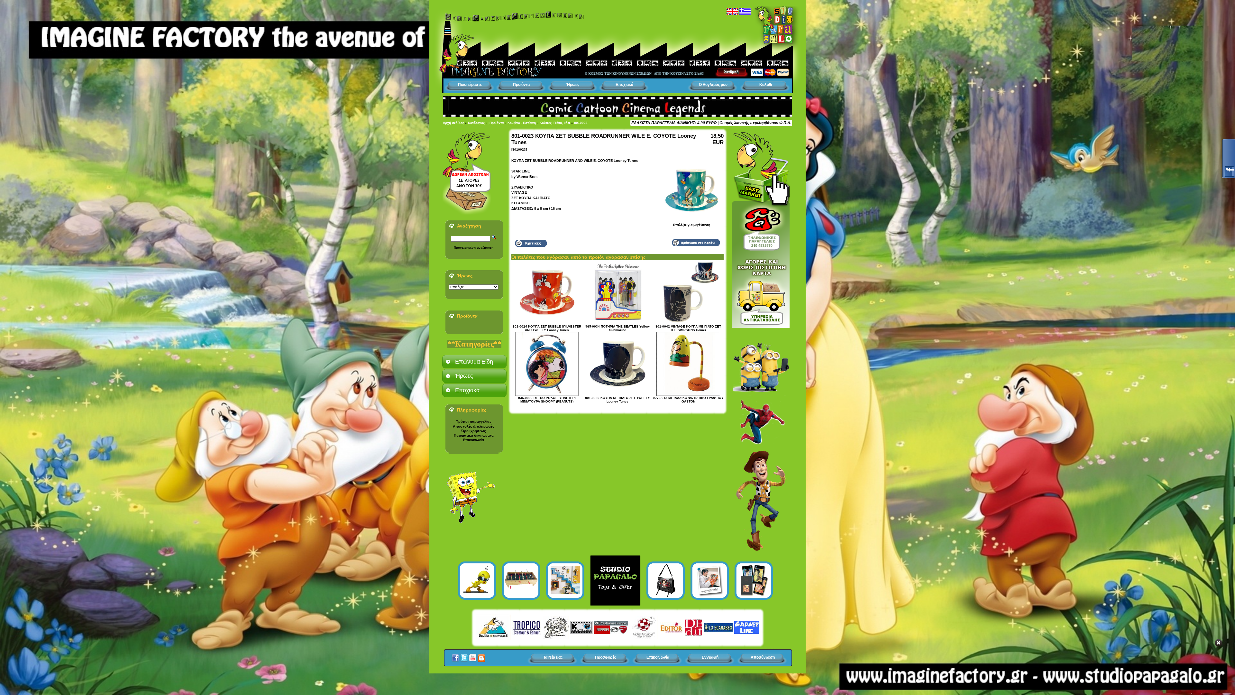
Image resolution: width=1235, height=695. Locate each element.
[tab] (474, 361)
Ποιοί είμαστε (470, 84)
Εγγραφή (710, 657)
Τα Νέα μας (553, 657)
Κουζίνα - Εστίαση (522, 123)
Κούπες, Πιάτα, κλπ (555, 123)
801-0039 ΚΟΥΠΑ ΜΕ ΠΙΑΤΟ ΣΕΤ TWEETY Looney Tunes (617, 399)
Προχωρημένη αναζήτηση (473, 247)
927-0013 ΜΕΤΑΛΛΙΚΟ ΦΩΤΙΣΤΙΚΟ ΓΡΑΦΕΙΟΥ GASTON (688, 399)
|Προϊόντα (496, 123)
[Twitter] (464, 656)
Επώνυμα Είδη (474, 361)
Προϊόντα (521, 84)
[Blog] (481, 656)
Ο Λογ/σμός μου (713, 84)
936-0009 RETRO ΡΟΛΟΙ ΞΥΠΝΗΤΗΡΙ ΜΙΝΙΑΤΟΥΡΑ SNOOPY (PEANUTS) (547, 399)
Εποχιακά (624, 84)
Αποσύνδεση (763, 657)
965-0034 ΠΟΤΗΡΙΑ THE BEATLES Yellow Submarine (617, 328)
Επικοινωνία (473, 440)
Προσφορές (605, 657)
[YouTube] (473, 656)
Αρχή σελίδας (453, 123)
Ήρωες (572, 84)
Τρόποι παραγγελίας (473, 421)
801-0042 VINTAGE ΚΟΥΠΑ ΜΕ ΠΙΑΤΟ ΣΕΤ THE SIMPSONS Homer (688, 328)
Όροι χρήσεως (473, 431)
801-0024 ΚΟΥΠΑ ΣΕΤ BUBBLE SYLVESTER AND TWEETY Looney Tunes (547, 328)
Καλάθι (765, 84)
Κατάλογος (476, 123)
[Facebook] (455, 656)
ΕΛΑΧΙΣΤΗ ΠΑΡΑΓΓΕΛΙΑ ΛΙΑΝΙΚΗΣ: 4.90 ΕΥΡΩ (674, 123)
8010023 (581, 123)
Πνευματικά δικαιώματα (474, 435)
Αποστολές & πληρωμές (473, 426)
